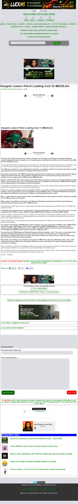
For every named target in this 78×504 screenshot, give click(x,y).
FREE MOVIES (11, 24)
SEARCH (57, 43)
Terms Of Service (49, 490)
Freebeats (50, 20)
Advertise (27, 490)
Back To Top (71, 392)
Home (26, 20)
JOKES (27, 26)
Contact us (50, 488)
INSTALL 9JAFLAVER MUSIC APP (38, 24)
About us (27, 488)
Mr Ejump (11, 89)
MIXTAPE (22, 24)
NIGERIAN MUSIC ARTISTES (55, 26)
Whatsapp (13, 268)
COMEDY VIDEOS (38, 26)
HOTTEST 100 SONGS (60, 24)
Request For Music (37, 490)
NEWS (2, 24)
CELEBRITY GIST (17, 26)
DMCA (33, 488)
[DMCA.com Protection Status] (39, 483)
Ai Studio (40, 20)
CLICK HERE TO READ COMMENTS (12, 328)
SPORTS (73, 24)
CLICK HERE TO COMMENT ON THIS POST (15, 323)
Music (32, 20)
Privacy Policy (41, 488)
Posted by (4, 89)
